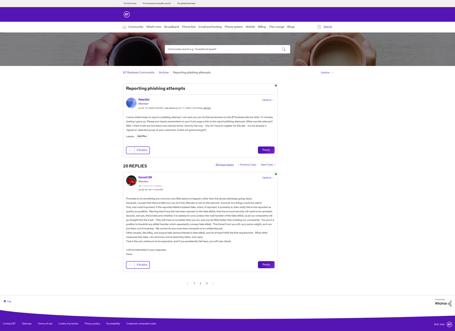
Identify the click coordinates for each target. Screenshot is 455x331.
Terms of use (45, 324)
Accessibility (113, 324)
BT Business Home (127, 14)
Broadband (171, 27)
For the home (130, 3)
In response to (151, 186)
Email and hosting (210, 27)
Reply (266, 150)
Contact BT (9, 324)
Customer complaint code (141, 324)
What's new (153, 27)
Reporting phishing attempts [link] (192, 72)
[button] (130, 150)
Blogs (291, 27)
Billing (262, 27)
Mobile (250, 27)
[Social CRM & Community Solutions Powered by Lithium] (443, 302)
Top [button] (9, 301)
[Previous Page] (187, 283)
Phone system (234, 27)
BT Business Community (138, 72)
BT (449, 324)
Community (135, 27)
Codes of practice (68, 324)
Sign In (327, 26)
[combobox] (227, 49)
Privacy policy (92, 324)
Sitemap (27, 324)
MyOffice (142, 136)
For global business (186, 3)
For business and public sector (157, 3)
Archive (164, 72)
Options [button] (325, 73)
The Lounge (276, 27)
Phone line (189, 27)
